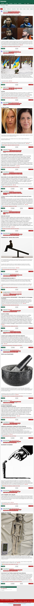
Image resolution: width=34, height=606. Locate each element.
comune (14, 235)
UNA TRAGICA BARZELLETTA (8, 55)
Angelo (4, 87)
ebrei (11, 442)
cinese (17, 310)
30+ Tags (18, 442)
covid (7, 510)
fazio (11, 89)
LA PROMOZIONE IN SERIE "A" (8, 278)
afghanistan (16, 211)
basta (4, 104)
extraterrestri (14, 510)
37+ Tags (19, 492)
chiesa (11, 235)
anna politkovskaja (8, 212)
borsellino (6, 235)
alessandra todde (16, 103)
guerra (21, 193)
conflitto (4, 89)
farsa (17, 510)
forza (7, 311)
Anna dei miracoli (5, 216)
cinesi (19, 310)
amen (20, 103)
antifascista (13, 212)
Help (28, 601)
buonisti (19, 88)
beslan (4, 213)
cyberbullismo (19, 332)
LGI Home (2, 3)
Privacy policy (25, 601)
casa (21, 88)
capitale (7, 332)
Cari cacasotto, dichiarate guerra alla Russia (12, 154)
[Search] (33, 3)
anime (4, 212)
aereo (20, 401)
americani (11, 192)
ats (11, 402)
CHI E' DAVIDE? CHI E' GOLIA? (8, 494)
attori (13, 402)
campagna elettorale (13, 104)
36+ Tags (4, 333)
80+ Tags (21, 235)
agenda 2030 (12, 234)
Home (31, 601)
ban (17, 331)
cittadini (21, 569)
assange (16, 212)
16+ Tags (18, 311)
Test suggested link (4, 588)
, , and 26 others (11, 167)
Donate (13, 188)
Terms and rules (20, 601)
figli (13, 89)
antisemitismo (14, 441)
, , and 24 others (10, 269)
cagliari (8, 104)
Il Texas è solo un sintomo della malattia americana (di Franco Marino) (16, 197)
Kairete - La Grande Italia (5, 599)
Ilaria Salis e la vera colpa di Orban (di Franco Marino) (14, 177)
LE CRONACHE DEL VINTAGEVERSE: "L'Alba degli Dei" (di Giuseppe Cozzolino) (16, 298)
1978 (13, 401)
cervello (7, 151)
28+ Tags (4, 152)
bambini (11, 331)
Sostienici (19, 3)
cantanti (4, 151)
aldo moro (15, 234)
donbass (20, 151)
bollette (14, 569)
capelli (20, 441)
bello (19, 212)
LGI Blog (6, 3)
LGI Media (10, 3)
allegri (19, 211)
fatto (9, 89)
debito (11, 193)
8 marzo (17, 401)
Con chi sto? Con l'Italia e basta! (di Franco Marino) (13, 573)
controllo (15, 332)
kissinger (15, 311)
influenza (12, 311)
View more (21, 44)
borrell (4, 492)
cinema (6, 442)
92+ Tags (4, 105)
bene (13, 88)
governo (18, 193)
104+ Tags (16, 402)
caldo (9, 235)
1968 (11, 401)
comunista (17, 235)
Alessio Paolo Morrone (7, 11)
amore (10, 441)
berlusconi (18, 423)
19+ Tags (16, 89)
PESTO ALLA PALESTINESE (7, 354)
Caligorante (5, 149)
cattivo (9, 332)
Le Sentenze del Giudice (10, 87)
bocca (19, 491)
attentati (20, 509)
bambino (14, 331)
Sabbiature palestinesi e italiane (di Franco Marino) (13, 426)
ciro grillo (10, 151)
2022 (9, 103)
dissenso (10, 570)
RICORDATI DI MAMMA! (7, 444)
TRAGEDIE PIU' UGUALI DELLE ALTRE (10, 237)
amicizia (4, 402)
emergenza (10, 510)
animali (19, 234)
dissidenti (13, 570)
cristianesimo (13, 492)
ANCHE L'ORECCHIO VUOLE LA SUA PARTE (11, 15)
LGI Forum (15, 3)
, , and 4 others (10, 97)
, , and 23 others (11, 228)
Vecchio (3, 91)
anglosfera (17, 150)
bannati (19, 331)
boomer (16, 88)
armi (10, 491)
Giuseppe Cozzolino (6, 292)
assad (9, 402)
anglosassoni (13, 150)
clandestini (4, 193)
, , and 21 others (11, 46)
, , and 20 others (10, 82)
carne (16, 569)
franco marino (14, 193)
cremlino (16, 151)
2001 (10, 211)
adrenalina (12, 103)
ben (6, 104)
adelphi (13, 211)
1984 (15, 401)
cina (15, 310)
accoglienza (10, 88)
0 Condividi (31, 48)
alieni (14, 509)
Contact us (15, 601)
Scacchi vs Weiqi (5, 313)
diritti (7, 89)
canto (17, 104)
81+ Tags (7, 213)
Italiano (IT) (12, 599)
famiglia (16, 570)
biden (13, 192)
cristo (16, 492)
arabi (7, 402)
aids (10, 423)
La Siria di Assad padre (6, 405)
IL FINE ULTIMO (5, 107)
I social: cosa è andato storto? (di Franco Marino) (13, 335)
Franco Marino (5, 171)
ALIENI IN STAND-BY (6, 512)
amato (11, 310)
